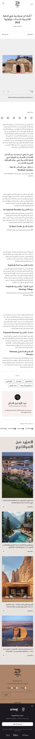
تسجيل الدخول (17, 724)
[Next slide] (3, 91)
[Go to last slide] (8, 91)
